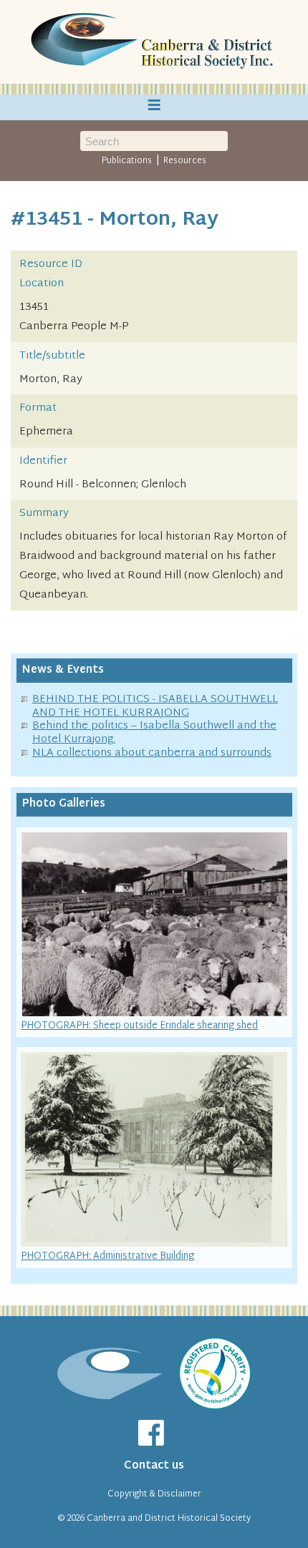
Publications (127, 161)
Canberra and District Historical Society (169, 1519)
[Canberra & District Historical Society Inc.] (154, 42)
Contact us (154, 1466)
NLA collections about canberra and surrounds (151, 753)
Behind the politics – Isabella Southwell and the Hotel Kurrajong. (154, 732)
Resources (184, 161)
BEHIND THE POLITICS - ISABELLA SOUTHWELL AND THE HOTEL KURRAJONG (155, 706)
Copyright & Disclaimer (154, 1494)
